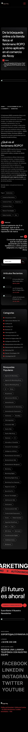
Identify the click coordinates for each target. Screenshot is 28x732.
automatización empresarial (13, 411)
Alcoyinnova (8, 317)
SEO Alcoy (8, 531)
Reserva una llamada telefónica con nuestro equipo (14, 652)
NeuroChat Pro (9, 491)
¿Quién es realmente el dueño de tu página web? (18, 298)
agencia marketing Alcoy (12, 384)
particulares (8, 504)
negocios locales (10, 486)
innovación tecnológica (11, 447)
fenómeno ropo (7, 206)
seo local (17, 531)
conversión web (9, 424)
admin (3, 106)
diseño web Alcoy (10, 433)
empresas (18, 202)
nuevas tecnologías (8, 210)
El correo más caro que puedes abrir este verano (18, 280)
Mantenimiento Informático (12, 344)
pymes (7, 517)
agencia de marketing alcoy (13, 380)
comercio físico (7, 202)
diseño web (8, 429)
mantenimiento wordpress (12, 464)
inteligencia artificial (11, 451)
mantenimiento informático (12, 455)
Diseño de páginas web (12, 338)
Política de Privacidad (7, 707)
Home (7, 60)
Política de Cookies (20, 707)
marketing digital (10, 473)
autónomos (9, 193)
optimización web (10, 500)
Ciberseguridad (9, 332)
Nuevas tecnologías (11, 353)
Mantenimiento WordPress (12, 347)
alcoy (11, 389)
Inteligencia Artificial (11, 341)
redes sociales (7, 215)
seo (16, 215)
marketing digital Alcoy (11, 478)
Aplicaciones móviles (11, 320)
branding (17, 415)
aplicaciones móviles (11, 398)
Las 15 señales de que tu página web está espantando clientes (18, 289)
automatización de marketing (13, 407)
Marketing (14, 108)
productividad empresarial (12, 513)
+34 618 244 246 (8, 642)
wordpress (8, 544)
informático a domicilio (11, 442)
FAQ (11, 711)
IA (15, 438)
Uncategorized (9, 356)
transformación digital (11, 535)
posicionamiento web (11, 509)
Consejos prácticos (10, 335)
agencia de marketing (11, 376)
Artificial (7, 323)
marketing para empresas (12, 482)
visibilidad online (10, 540)
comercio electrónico (9, 197)
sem (6, 526)
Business (7, 329)
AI (5, 389)
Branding (7, 326)
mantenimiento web (10, 460)
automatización (9, 402)
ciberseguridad (9, 420)
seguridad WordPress (11, 522)
